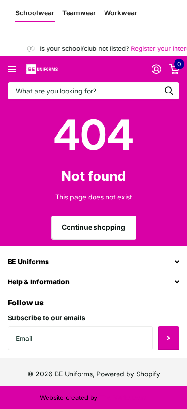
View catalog (13, 69)
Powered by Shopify (128, 374)
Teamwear (79, 13)
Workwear (121, 13)
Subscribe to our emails (46, 318)
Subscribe (168, 338)
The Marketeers (123, 397)
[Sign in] (156, 69)
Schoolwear (35, 13)
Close (93, 262)
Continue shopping (93, 227)
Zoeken (168, 90)
